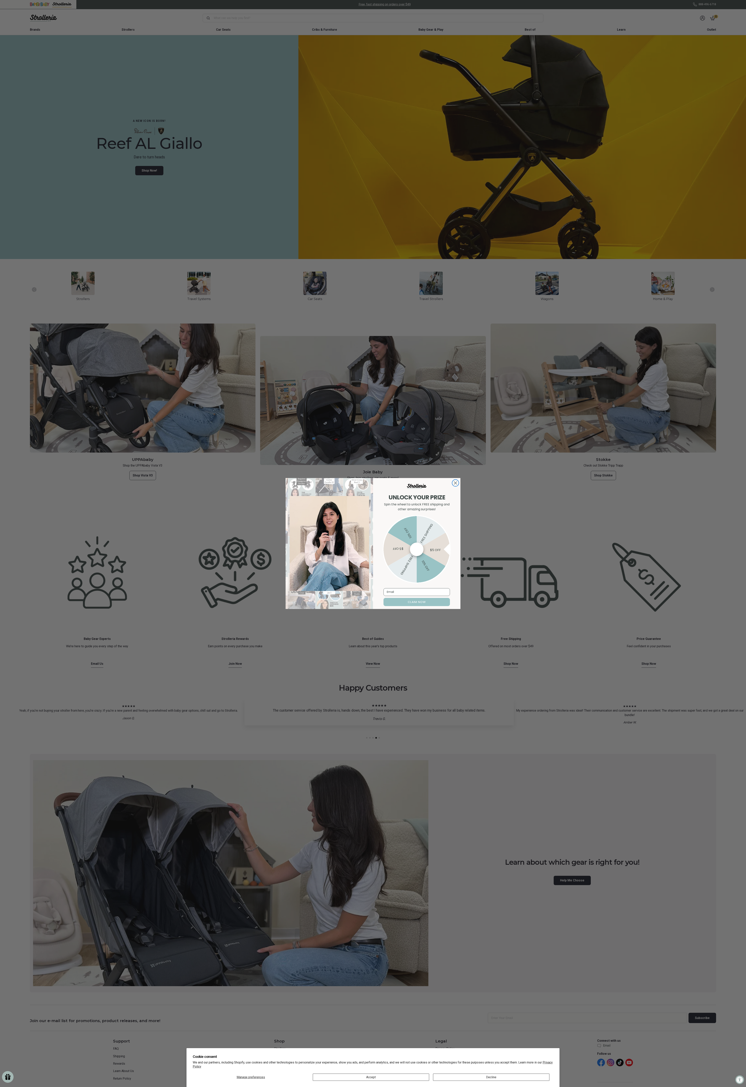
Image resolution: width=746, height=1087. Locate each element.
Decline (491, 1077)
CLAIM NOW (417, 602)
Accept (371, 1077)
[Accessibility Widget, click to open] (739, 1079)
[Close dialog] (455, 483)
